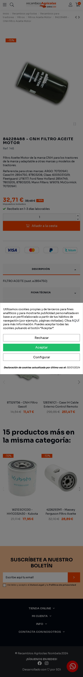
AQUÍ (75, 320)
